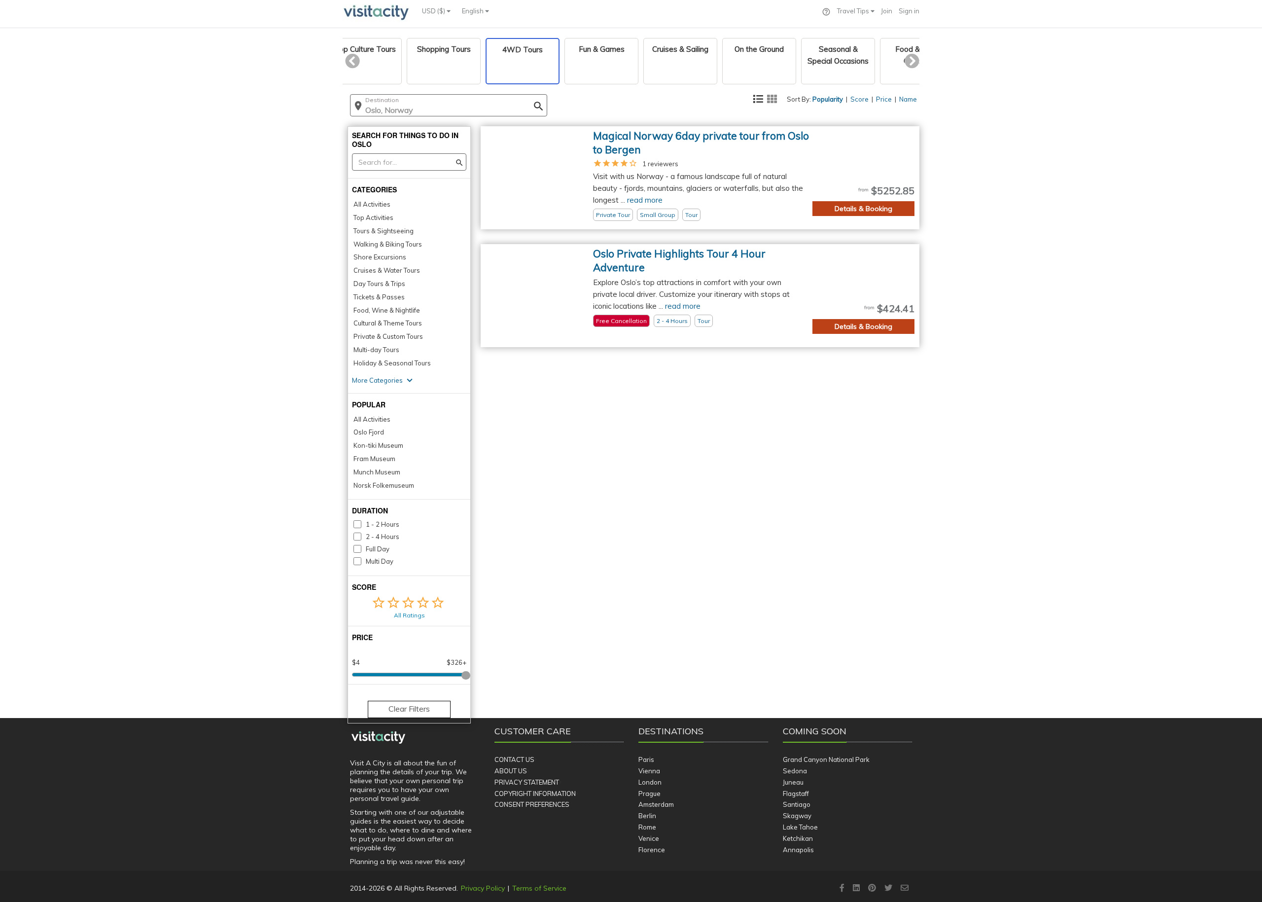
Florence (651, 850)
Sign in (909, 11)
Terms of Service (539, 888)
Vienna (649, 771)
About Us (510, 771)
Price (884, 99)
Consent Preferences (531, 804)
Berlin (647, 816)
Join (886, 11)
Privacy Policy (483, 888)
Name (908, 99)
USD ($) (434, 11)
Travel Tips (854, 11)
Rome (647, 827)
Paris (646, 759)
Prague (649, 793)
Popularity (827, 99)
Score (859, 99)
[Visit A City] (378, 738)
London (650, 782)
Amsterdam (656, 804)
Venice (648, 838)
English (473, 11)
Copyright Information (535, 793)
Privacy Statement (526, 782)
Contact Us (514, 759)
